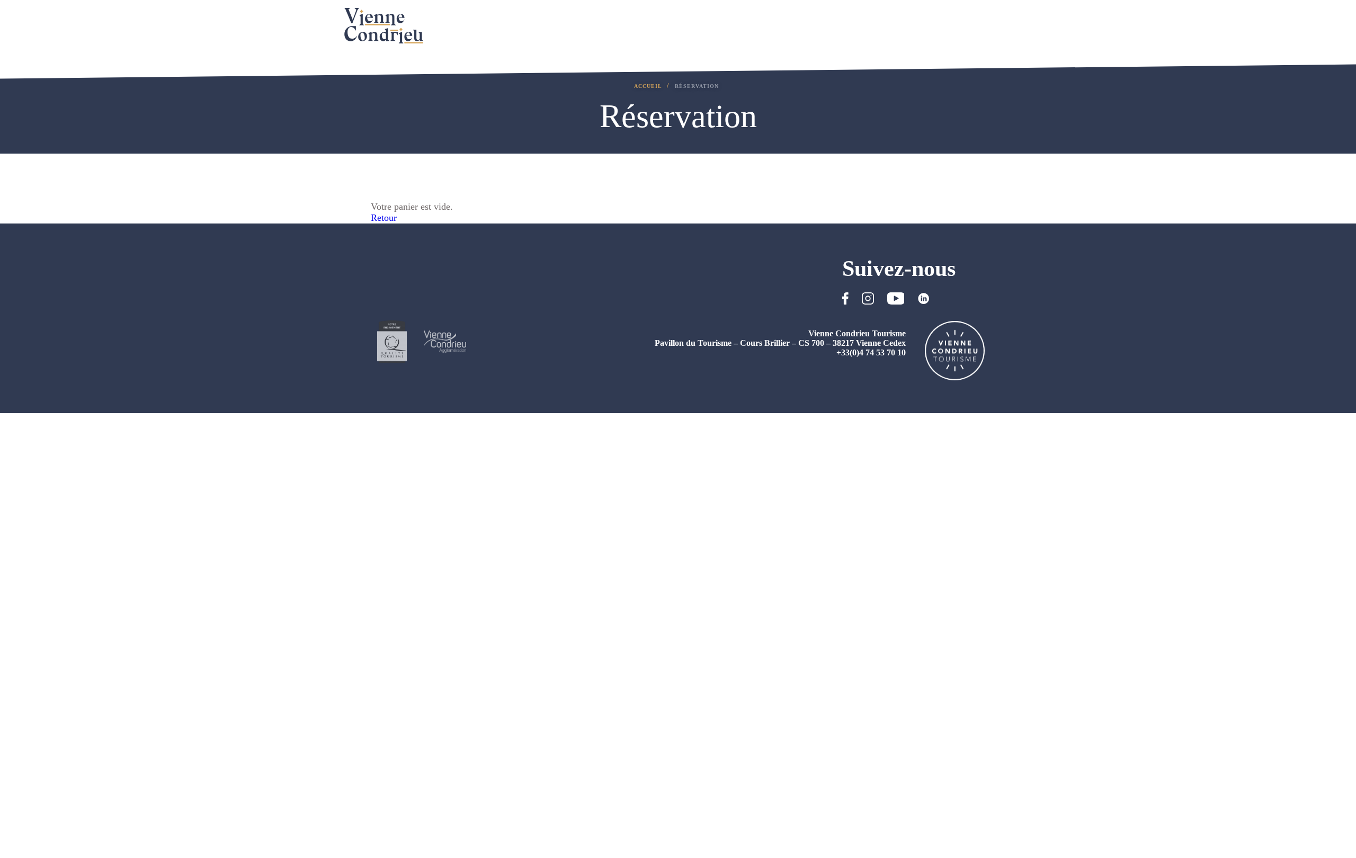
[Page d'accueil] (383, 25)
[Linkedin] (923, 301)
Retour (384, 217)
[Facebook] (845, 301)
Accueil (649, 86)
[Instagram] (868, 301)
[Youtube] (896, 301)
